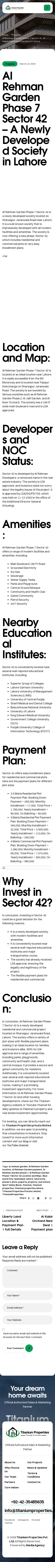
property (32, 1182)
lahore (29, 1179)
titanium (27, 1185)
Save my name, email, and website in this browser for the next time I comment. (24, 1335)
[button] (27, 1502)
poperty (22, 1182)
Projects (9, 64)
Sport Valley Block (12, 1185)
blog (25, 1141)
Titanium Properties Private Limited (21, 1191)
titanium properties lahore (29, 1188)
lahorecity (39, 1179)
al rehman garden (18, 1166)
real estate (44, 1182)
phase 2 (6, 1182)
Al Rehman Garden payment (27, 1169)
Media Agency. (35, 1545)
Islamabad (19, 1179)
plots (14, 1182)
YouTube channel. (18, 1145)
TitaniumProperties (12, 1194)
